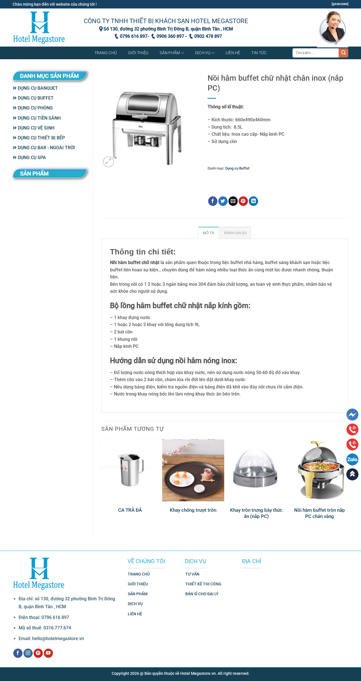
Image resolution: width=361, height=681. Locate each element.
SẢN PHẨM (138, 594)
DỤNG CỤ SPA (31, 157)
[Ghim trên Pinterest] (243, 201)
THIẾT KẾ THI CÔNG (203, 584)
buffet (220, 177)
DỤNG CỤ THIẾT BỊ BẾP (41, 137)
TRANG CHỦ (139, 574)
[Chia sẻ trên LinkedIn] (253, 201)
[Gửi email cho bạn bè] (233, 201)
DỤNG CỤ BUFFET (35, 98)
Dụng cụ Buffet (237, 168)
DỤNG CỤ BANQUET (37, 88)
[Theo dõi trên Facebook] (18, 653)
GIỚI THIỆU (138, 584)
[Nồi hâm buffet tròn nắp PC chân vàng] (320, 470)
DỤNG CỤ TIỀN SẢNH (39, 118)
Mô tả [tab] (208, 233)
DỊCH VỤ (135, 603)
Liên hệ (233, 52)
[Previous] (101, 485)
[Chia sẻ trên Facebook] (212, 201)
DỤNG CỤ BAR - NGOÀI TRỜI (46, 147)
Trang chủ (105, 52)
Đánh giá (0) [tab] (235, 233)
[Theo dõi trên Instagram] (28, 653)
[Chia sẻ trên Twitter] (223, 201)
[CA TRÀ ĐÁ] (130, 470)
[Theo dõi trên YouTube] (48, 653)
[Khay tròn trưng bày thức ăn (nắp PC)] (256, 470)
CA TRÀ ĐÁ (130, 510)
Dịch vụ (203, 52)
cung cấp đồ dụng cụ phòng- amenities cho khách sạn (270, 177)
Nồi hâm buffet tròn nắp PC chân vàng (319, 513)
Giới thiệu (138, 52)
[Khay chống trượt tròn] (193, 470)
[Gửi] (343, 53)
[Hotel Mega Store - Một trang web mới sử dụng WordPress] (39, 27)
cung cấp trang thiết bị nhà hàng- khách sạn (272, 183)
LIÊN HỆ (135, 614)
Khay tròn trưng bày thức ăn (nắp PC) (256, 513)
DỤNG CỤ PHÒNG (35, 108)
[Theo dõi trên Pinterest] (38, 653)
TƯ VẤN (192, 574)
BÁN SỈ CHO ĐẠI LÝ (202, 594)
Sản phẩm (170, 52)
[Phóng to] (108, 161)
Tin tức (259, 52)
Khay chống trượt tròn (193, 510)
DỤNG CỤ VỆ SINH (35, 128)
